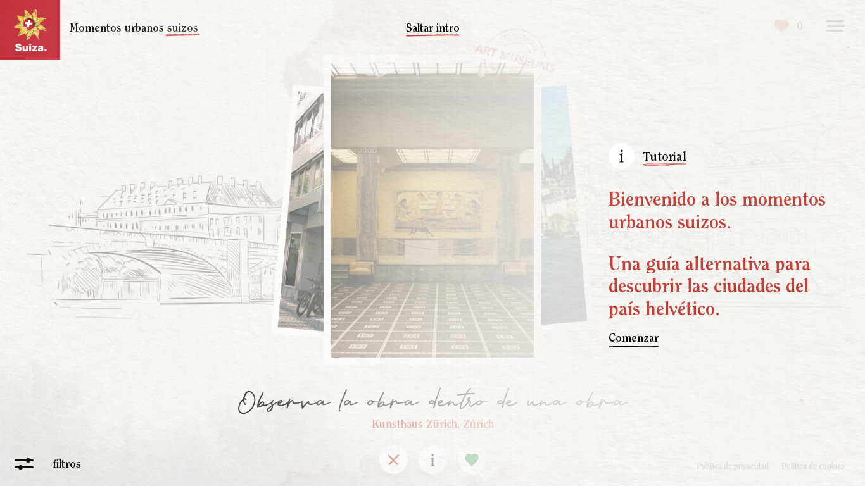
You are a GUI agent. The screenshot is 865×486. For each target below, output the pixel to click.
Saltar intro (433, 28)
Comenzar (634, 337)
